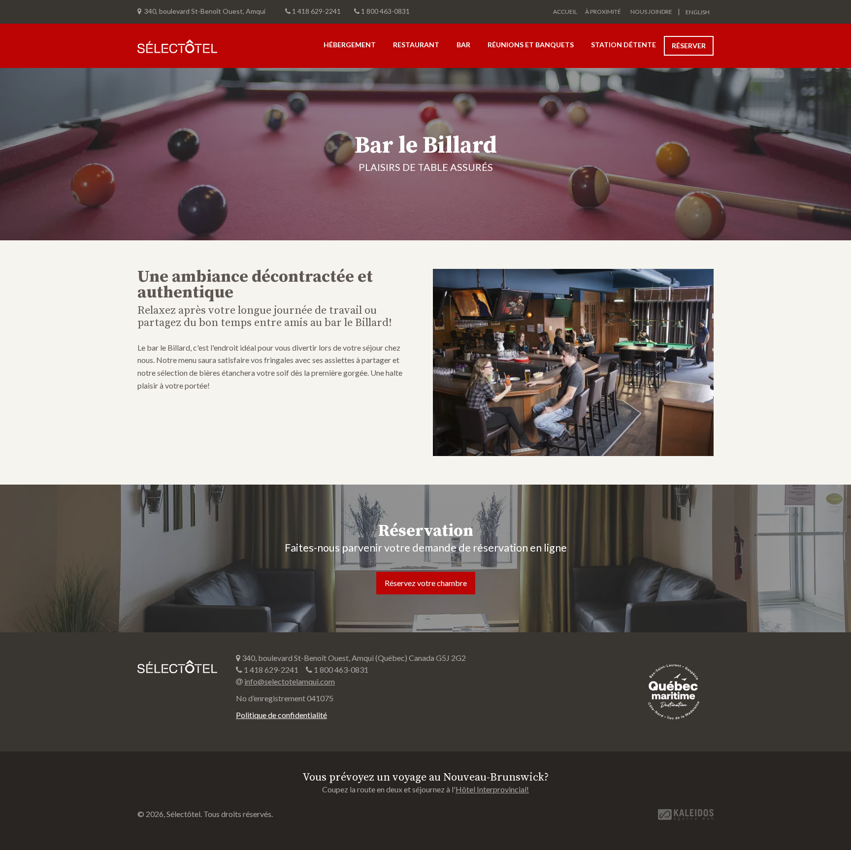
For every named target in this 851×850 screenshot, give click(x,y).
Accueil (565, 11)
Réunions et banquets (531, 44)
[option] (425, 154)
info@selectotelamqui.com (289, 681)
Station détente (623, 44)
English (698, 12)
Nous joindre (651, 11)
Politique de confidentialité (281, 714)
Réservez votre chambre (426, 583)
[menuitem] (695, 11)
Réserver (689, 45)
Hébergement (350, 44)
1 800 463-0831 (385, 11)
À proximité (603, 11)
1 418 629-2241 (316, 11)
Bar (463, 44)
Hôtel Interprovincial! (492, 789)
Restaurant (416, 44)
